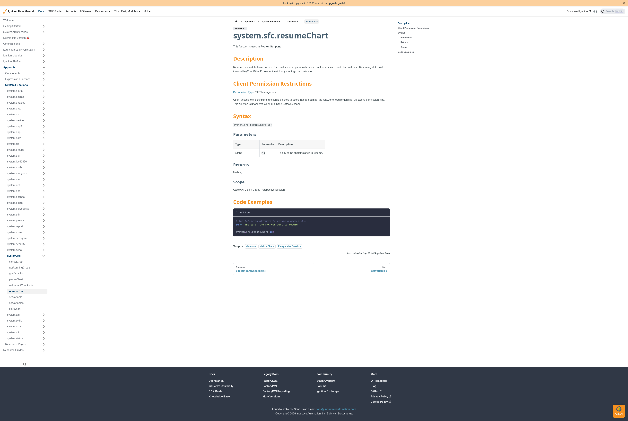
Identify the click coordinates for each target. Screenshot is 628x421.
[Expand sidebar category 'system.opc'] (43, 191)
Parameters (406, 37)
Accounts (70, 11)
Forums (321, 386)
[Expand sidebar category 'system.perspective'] (43, 208)
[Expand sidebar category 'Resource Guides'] (43, 350)
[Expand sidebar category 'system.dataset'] (43, 102)
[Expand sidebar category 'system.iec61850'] (43, 161)
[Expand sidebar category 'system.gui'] (43, 155)
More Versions (271, 396)
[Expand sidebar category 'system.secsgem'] (43, 238)
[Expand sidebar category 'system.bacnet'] (43, 96)
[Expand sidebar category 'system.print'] (43, 214)
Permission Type (243, 92)
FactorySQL (270, 380)
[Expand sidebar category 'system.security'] (43, 244)
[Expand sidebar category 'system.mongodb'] (43, 173)
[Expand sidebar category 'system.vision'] (43, 338)
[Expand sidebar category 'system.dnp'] (43, 132)
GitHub (375, 391)
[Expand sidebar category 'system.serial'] (43, 250)
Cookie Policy (379, 401)
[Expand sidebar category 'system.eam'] (43, 138)
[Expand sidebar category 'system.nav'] (43, 179)
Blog (373, 386)
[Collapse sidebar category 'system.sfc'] (43, 256)
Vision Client (267, 246)
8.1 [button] (146, 11)
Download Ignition (577, 11)
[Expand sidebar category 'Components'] (43, 73)
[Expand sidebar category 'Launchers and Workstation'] (43, 49)
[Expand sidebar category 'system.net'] (43, 185)
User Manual (216, 380)
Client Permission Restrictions (413, 28)
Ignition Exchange (328, 391)
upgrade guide (336, 3)
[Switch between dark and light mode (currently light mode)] (595, 11)
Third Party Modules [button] (126, 11)
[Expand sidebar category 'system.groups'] (43, 149)
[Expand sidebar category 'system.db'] (43, 114)
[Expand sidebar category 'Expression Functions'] (43, 79)
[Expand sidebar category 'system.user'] (43, 326)
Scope (404, 47)
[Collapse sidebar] (24, 364)
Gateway (251, 246)
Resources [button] (101, 11)
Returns (404, 42)
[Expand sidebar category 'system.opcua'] (43, 203)
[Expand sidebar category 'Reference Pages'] (43, 344)
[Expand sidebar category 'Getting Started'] (43, 26)
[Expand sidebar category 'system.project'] (43, 220)
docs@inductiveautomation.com (336, 409)
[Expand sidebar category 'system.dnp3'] (43, 126)
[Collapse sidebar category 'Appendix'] (43, 67)
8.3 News (85, 11)
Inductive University (221, 386)
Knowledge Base (219, 396)
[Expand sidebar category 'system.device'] (43, 120)
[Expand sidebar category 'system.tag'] (43, 314)
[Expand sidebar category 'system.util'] (43, 332)
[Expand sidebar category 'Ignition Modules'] (43, 55)
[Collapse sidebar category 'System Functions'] (43, 85)
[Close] (624, 3)
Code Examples (406, 52)
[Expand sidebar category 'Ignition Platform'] (43, 61)
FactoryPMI (270, 386)
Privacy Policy (379, 396)
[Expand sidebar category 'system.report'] (43, 226)
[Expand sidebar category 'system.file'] (43, 144)
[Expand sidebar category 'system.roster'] (43, 232)
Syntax (401, 33)
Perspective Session (289, 246)
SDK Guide (54, 11)
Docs (41, 11)
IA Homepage (379, 380)
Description (404, 23)
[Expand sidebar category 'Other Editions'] (43, 43)
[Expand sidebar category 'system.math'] (43, 167)
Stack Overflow (326, 380)
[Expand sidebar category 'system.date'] (43, 108)
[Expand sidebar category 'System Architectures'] (43, 32)
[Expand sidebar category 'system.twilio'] (43, 320)
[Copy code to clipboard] (386, 220)
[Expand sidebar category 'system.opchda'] (43, 197)
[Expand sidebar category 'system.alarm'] (43, 91)
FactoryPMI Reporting (276, 391)
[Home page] (236, 21)
